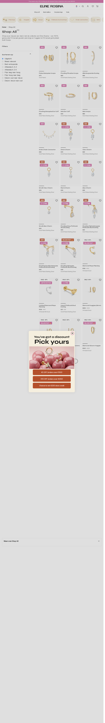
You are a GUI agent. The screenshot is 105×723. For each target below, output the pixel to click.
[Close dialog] (72, 333)
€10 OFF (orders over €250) (52, 379)
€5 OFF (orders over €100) (51, 372)
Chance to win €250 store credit (51, 386)
